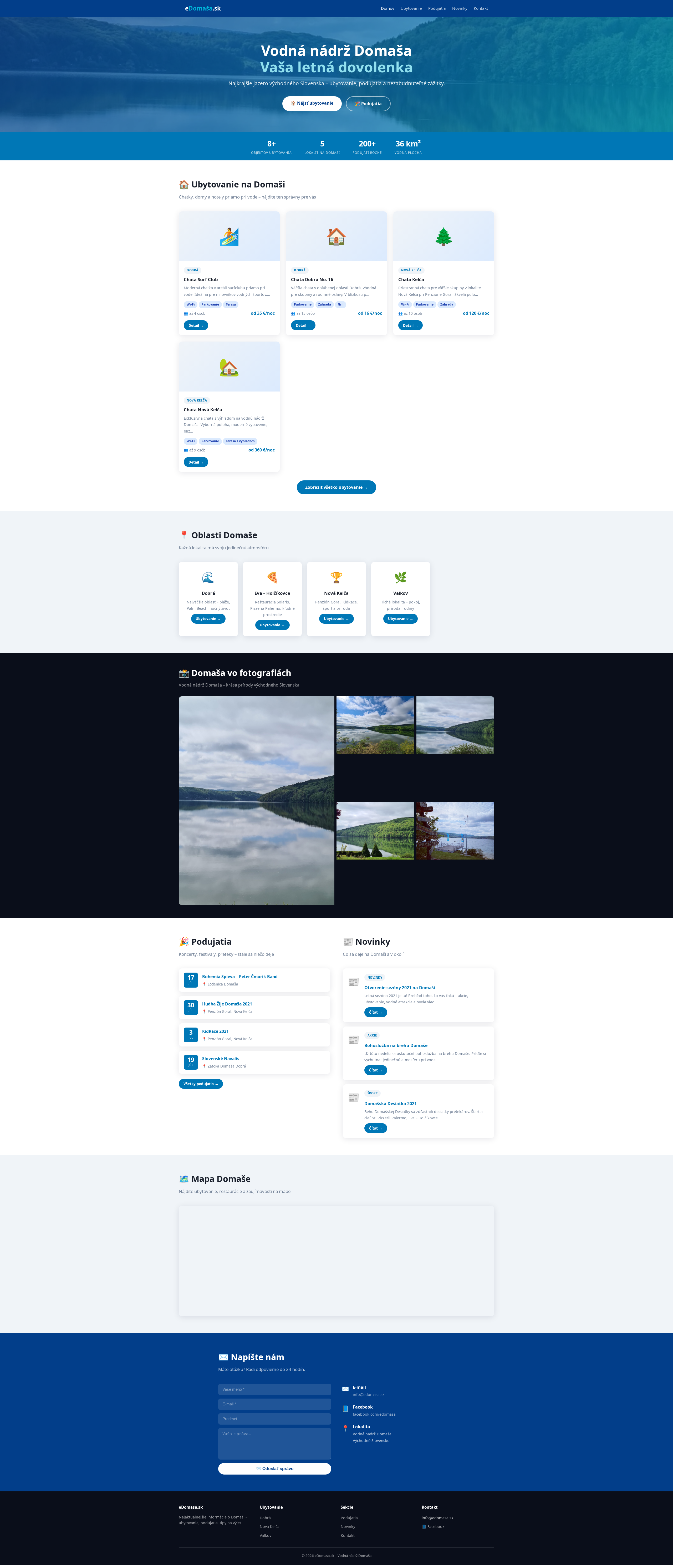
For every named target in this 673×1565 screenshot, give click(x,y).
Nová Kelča (269, 1526)
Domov (387, 8)
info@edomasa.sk (369, 1394)
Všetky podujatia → (200, 1083)
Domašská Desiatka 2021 (390, 1103)
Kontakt (481, 8)
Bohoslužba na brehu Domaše (395, 1045)
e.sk (203, 8)
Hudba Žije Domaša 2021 (227, 1004)
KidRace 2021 (215, 1031)
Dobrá (265, 1517)
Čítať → (376, 1012)
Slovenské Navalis (220, 1058)
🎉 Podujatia (368, 103)
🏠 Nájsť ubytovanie (312, 103)
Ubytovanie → (208, 618)
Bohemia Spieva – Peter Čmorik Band (240, 976)
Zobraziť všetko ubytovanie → (336, 487)
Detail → (196, 325)
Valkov (265, 1535)
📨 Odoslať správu (275, 1468)
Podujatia (437, 8)
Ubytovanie (411, 8)
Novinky (459, 8)
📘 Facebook (433, 1526)
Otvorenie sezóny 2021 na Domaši (399, 987)
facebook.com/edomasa (374, 1414)
